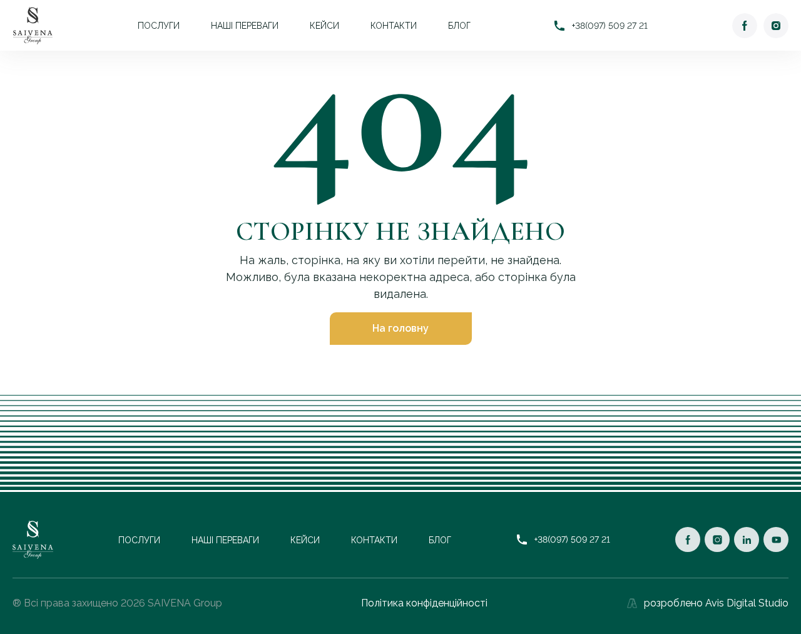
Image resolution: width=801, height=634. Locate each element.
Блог (459, 26)
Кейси (324, 26)
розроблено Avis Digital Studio (716, 603)
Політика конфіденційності (424, 603)
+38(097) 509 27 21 (610, 26)
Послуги (159, 26)
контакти (393, 26)
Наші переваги (244, 26)
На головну (400, 328)
